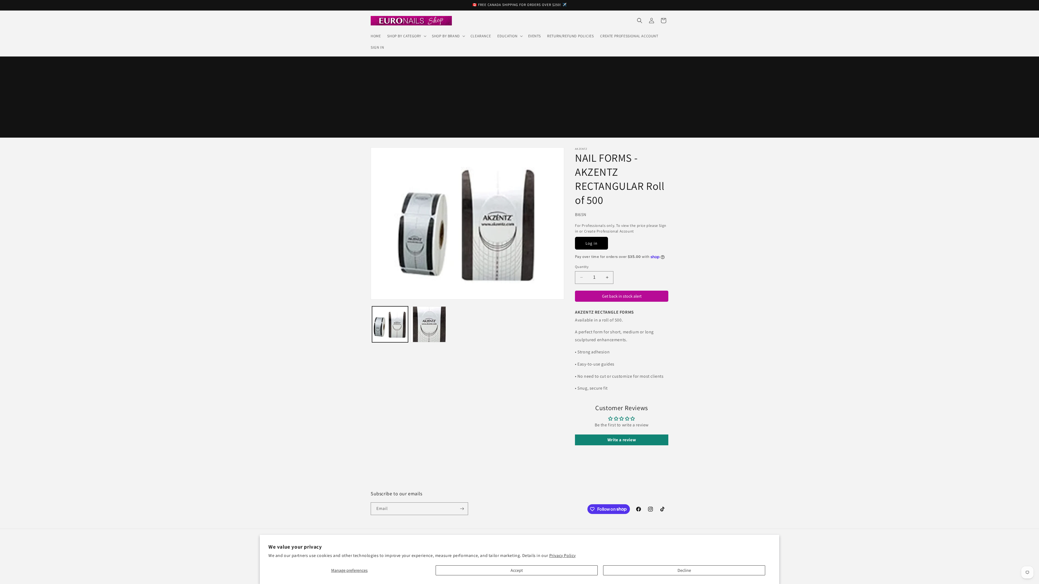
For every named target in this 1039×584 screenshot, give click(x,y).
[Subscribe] (462, 508)
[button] (406, 36)
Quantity (581, 266)
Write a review (621, 440)
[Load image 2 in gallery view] (429, 324)
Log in (591, 242)
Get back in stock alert (622, 296)
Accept (517, 570)
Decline (684, 570)
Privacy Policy (562, 555)
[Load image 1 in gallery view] (390, 324)
